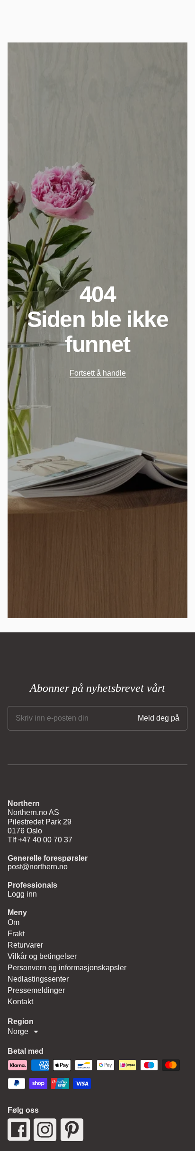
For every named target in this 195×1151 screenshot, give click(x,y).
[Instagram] (45, 1129)
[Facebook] (19, 1129)
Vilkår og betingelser (42, 956)
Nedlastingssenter (38, 979)
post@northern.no (38, 867)
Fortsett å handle (98, 373)
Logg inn (22, 894)
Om (13, 922)
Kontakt (20, 1002)
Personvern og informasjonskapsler (67, 968)
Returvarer (25, 945)
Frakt (16, 934)
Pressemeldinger (36, 990)
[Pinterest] (72, 1129)
